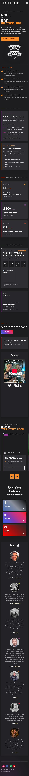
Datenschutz (8, 769)
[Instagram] (3, 766)
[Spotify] (11, 766)
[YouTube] (14, 766)
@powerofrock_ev (19, 344)
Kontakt (12, 769)
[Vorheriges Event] (12, 476)
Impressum (3, 769)
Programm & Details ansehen (11, 285)
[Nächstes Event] (17, 476)
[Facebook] (7, 766)
